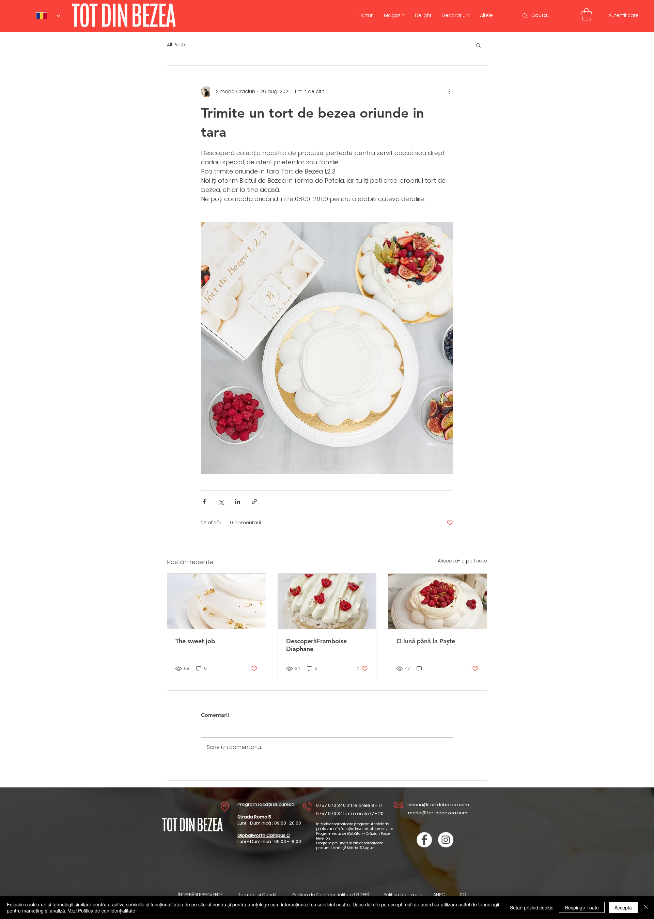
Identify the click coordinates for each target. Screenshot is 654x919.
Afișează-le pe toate (462, 560)
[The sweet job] (216, 601)
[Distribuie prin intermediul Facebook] (204, 501)
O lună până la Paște (425, 641)
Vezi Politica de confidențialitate (101, 910)
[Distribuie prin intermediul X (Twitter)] (221, 501)
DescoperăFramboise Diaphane (316, 645)
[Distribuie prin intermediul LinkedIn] (237, 501)
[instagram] (445, 839)
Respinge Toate (582, 907)
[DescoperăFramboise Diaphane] (327, 601)
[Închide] (646, 907)
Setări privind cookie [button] (532, 907)
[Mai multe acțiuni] (449, 92)
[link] (586, 14)
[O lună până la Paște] (437, 601)
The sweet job (195, 641)
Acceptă (623, 907)
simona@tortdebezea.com (437, 804)
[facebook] (424, 839)
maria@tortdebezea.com (437, 813)
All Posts (177, 45)
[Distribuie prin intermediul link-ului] (254, 501)
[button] (478, 45)
